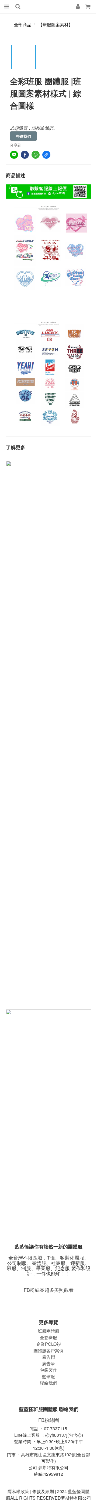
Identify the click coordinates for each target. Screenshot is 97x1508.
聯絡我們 (23, 136)
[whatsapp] (36, 155)
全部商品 (22, 24)
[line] (14, 155)
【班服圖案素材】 (55, 24)
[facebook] (25, 155)
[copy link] (46, 155)
